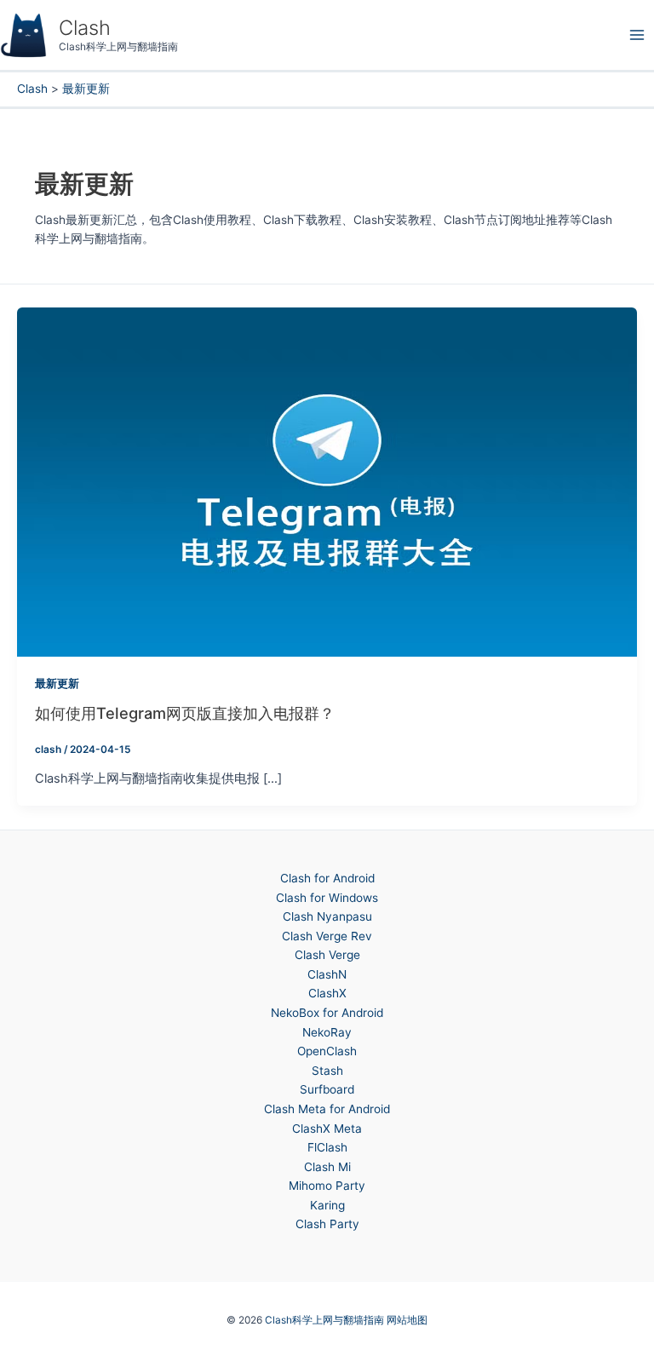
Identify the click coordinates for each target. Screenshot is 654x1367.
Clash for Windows (327, 898)
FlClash (327, 1147)
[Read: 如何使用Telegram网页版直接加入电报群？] (327, 481)
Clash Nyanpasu (327, 916)
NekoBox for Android (327, 1013)
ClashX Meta (327, 1128)
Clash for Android (327, 878)
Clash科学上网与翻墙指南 (324, 1320)
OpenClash (327, 1051)
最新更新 (57, 683)
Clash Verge (327, 955)
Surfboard (327, 1089)
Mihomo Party (327, 1185)
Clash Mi (327, 1167)
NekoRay (327, 1032)
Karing (327, 1205)
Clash (85, 27)
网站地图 (407, 1320)
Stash (327, 1070)
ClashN (327, 974)
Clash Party (327, 1224)
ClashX (327, 993)
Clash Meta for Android (327, 1109)
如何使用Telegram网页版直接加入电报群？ (185, 713)
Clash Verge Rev (327, 936)
